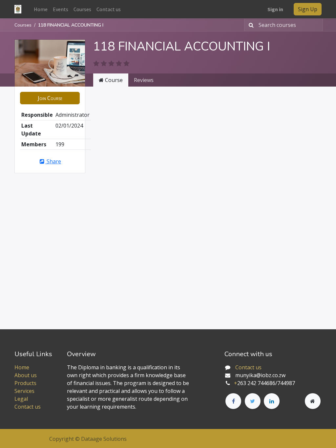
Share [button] (53, 161)
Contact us (27, 406)
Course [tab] (113, 80)
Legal (21, 398)
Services (24, 391)
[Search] (249, 25)
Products (25, 383)
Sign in (275, 9)
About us (25, 375)
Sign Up (307, 9)
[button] (50, 98)
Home (21, 367)
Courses (23, 25)
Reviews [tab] (144, 80)
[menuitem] (40, 9)
